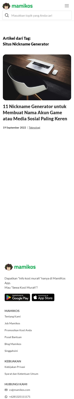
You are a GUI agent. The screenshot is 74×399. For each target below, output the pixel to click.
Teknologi (34, 127)
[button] (37, 15)
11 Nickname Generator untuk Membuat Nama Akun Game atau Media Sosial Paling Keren (35, 112)
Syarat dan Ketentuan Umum (21, 373)
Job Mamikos (12, 323)
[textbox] (37, 15)
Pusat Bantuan (13, 337)
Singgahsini (11, 350)
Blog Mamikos (13, 344)
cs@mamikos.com (19, 389)
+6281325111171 (19, 396)
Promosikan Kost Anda (18, 330)
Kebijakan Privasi (15, 366)
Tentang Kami (13, 316)
